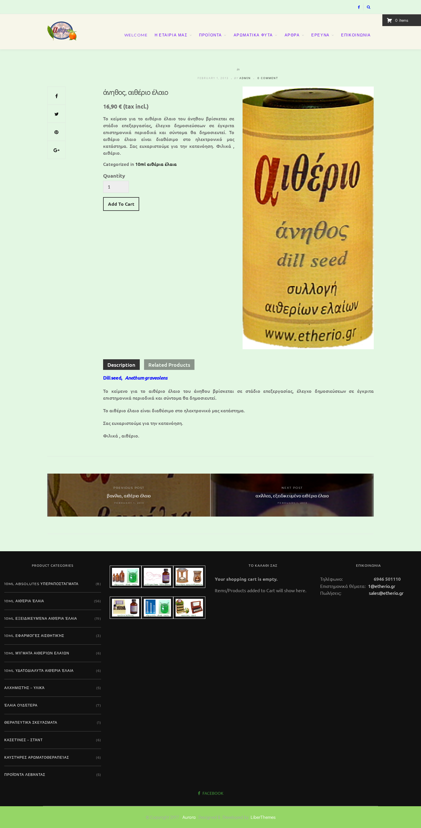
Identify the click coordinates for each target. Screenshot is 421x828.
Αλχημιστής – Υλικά (24, 688)
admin (245, 78)
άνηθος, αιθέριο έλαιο (135, 92)
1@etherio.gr (381, 586)
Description (121, 364)
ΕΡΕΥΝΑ (320, 35)
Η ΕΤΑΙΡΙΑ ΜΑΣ (171, 35)
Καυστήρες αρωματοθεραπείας (36, 757)
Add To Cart (121, 204)
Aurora (189, 817)
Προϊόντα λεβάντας (24, 774)
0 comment (267, 78)
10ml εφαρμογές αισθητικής (34, 635)
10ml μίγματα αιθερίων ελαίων (36, 653)
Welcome (136, 35)
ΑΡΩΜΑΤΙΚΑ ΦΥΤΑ (253, 35)
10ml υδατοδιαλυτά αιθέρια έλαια (39, 670)
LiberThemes (263, 817)
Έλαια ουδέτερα (21, 705)
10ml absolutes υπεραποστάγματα (41, 584)
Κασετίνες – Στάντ (23, 740)
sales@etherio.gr (386, 593)
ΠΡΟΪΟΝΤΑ (210, 35)
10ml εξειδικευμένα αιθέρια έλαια (40, 618)
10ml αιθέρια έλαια (156, 164)
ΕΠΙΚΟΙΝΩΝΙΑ (356, 35)
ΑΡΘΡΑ (292, 35)
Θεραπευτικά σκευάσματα (30, 722)
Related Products (169, 364)
